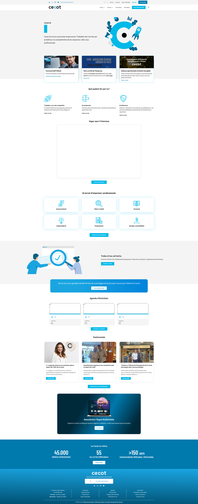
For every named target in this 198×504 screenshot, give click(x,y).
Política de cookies (99, 502)
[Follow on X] (97, 485)
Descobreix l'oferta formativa (53, 76)
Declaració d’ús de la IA (117, 502)
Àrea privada (112, 492)
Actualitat (85, 490)
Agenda (134, 2)
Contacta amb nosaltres (57, 490)
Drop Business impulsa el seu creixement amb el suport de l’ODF (98, 366)
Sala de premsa (85, 492)
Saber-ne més (124, 80)
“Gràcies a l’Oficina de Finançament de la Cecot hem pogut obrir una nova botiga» (136, 366)
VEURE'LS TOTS (107, 264)
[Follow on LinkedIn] (94, 485)
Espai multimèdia (126, 2)
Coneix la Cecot (140, 496)
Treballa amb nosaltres (113, 494)
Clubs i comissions (140, 494)
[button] (102, 7)
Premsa (111, 2)
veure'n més (99, 462)
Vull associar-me (112, 496)
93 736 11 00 (59, 492)
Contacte (117, 2)
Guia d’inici (140, 490)
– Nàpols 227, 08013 (58, 496)
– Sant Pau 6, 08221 (58, 494)
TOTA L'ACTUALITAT (99, 182)
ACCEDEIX (99, 428)
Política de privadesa (88, 502)
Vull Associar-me (99, 288)
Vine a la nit (86, 78)
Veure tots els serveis (99, 235)
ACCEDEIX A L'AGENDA (99, 329)
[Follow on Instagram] (100, 485)
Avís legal (107, 502)
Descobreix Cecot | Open (140, 492)
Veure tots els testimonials (99, 386)
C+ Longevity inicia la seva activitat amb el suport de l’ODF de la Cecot (60, 366)
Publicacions (85, 494)
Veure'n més (50, 378)
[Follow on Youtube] (103, 485)
